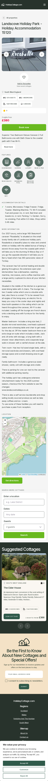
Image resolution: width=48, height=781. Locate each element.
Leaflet (23, 474)
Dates (7, 509)
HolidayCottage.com (14, 5)
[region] (24, 761)
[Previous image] (6, 54)
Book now (24, 127)
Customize (24, 770)
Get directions (12, 480)
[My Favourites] (40, 5)
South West (24, 723)
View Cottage (12, 616)
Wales (24, 715)
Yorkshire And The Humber (24, 719)
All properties (12, 18)
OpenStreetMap (33, 474)
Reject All (24, 776)
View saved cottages (24, 86)
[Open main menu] (44, 4)
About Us (24, 733)
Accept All (24, 763)
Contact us (24, 737)
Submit (24, 686)
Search (24, 535)
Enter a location (11, 496)
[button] (24, 445)
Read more (8, 147)
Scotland (24, 711)
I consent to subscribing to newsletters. (25, 681)
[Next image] (41, 54)
